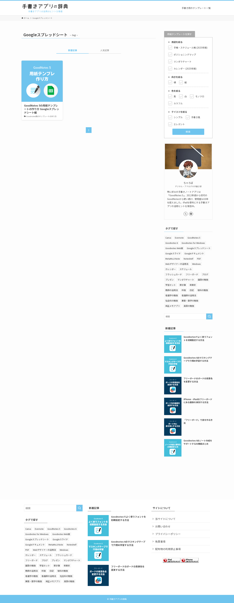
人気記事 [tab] (104, 50)
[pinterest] (191, 214)
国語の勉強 (203, 279)
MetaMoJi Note (172, 258)
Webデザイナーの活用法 (176, 263)
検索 (188, 131)
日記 (192, 290)
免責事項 (160, 541)
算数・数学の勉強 (190, 300)
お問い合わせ (162, 526)
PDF (199, 258)
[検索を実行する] (209, 316)
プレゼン (169, 279)
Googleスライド (173, 253)
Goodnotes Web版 (174, 248)
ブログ (205, 274)
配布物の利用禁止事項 (168, 549)
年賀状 (193, 284)
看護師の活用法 (189, 295)
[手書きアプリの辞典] (45, 8)
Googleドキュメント (194, 253)
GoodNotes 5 (194, 237)
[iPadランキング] (171, 562)
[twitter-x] (186, 214)
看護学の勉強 (171, 295)
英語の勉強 (189, 305)
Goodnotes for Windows (193, 242)
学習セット (170, 284)
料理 (184, 290)
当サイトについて (165, 519)
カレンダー (170, 269)
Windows (196, 263)
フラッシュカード (173, 274)
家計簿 (183, 284)
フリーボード (192, 274)
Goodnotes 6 (171, 242)
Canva (168, 237)
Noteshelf (188, 258)
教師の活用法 (171, 290)
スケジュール (186, 269)
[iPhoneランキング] (190, 562)
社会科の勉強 (171, 300)
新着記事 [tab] (72, 50)
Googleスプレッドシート (198, 248)
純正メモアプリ (172, 305)
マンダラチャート (185, 279)
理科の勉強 (203, 290)
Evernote (179, 237)
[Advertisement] (188, 473)
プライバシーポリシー (168, 534)
